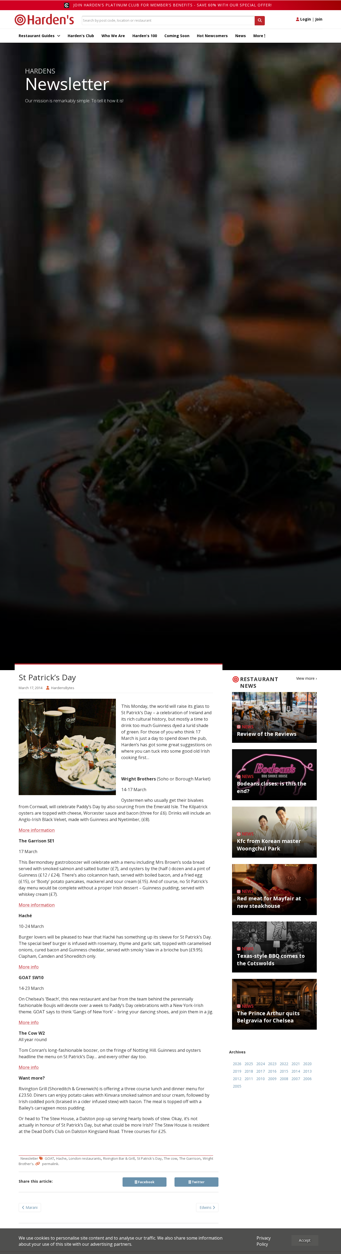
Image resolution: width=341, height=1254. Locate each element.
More (258, 35)
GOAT (49, 1158)
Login (305, 19)
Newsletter (29, 1158)
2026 (237, 1063)
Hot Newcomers (212, 35)
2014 (295, 1071)
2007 (295, 1078)
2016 (272, 1071)
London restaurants (85, 1158)
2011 (249, 1078)
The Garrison (190, 1158)
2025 (249, 1063)
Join (318, 19)
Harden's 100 (144, 35)
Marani (31, 1207)
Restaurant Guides (37, 35)
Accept (305, 1240)
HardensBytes (62, 687)
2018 (249, 1071)
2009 (272, 1078)
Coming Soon (176, 35)
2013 (307, 1071)
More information (37, 830)
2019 (237, 1071)
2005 (237, 1086)
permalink (50, 1163)
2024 (260, 1063)
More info (29, 967)
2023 (272, 1063)
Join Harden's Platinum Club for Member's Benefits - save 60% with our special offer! (172, 4)
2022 (284, 1063)
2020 (307, 1063)
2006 (307, 1078)
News (240, 35)
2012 (237, 1078)
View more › (306, 678)
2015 (284, 1071)
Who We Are (113, 35)
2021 (295, 1063)
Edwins (206, 1207)
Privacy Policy (264, 1241)
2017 (260, 1071)
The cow (170, 1158)
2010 (260, 1078)
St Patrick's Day (149, 1158)
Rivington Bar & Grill (119, 1158)
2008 (284, 1078)
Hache (61, 1158)
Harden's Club (81, 35)
